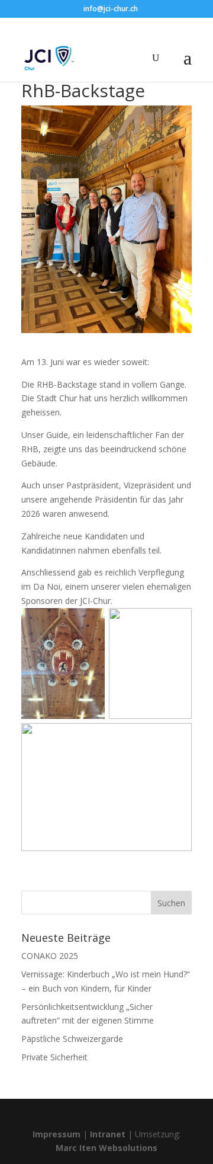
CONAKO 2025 (49, 955)
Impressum (56, 1134)
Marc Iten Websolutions (106, 1147)
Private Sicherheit (54, 1057)
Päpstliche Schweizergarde (72, 1038)
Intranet (107, 1134)
